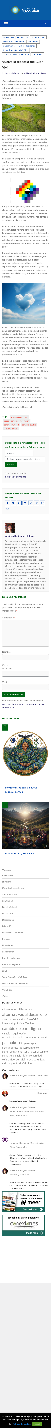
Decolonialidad (38, 37)
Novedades (33, 41)
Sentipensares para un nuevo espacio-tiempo (21, 790)
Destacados (8, 919)
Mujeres (6, 938)
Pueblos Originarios (12, 964)
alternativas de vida (19, 417)
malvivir (43, 1037)
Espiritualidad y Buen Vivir (19, 853)
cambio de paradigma (21, 1028)
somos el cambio (29, 425)
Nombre (6, 651)
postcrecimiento (29, 1047)
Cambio (29, 1023)
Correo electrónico (7, 667)
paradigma (30, 1043)
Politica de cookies (22, 1424)
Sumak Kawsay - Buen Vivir (16, 54)
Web (4, 681)
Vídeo (5, 996)
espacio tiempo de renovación (16, 421)
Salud (4, 970)
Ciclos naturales (10, 894)
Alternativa (8, 37)
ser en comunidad (11, 425)
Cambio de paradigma (13, 888)
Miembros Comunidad (14, 41)
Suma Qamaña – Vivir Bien (14, 977)
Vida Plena (37, 54)
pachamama (9, 46)
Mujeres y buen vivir (19, 1174)
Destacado (7, 913)
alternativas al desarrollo (24, 1014)
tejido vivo (8, 1059)
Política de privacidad (15, 476)
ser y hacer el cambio (36, 1051)
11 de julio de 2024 (10, 73)
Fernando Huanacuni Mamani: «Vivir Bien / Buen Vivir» (26, 1113)
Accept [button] (37, 1424)
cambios (7, 1033)
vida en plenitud (10, 429)
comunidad (22, 37)
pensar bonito (10, 1047)
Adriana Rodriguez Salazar (35, 73)
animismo (6, 881)
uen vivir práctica (26, 1059)
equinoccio (19, 1033)
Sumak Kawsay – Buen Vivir (15, 983)
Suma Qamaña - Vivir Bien (15, 50)
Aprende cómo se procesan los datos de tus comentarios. (23, 706)
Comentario (8, 617)
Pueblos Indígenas (26, 46)
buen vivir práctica (13, 1023)
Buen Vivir (33, 1019)
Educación (7, 926)
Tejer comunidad (32, 1055)
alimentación (9, 1009)
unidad (41, 1059)
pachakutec (12, 1042)
